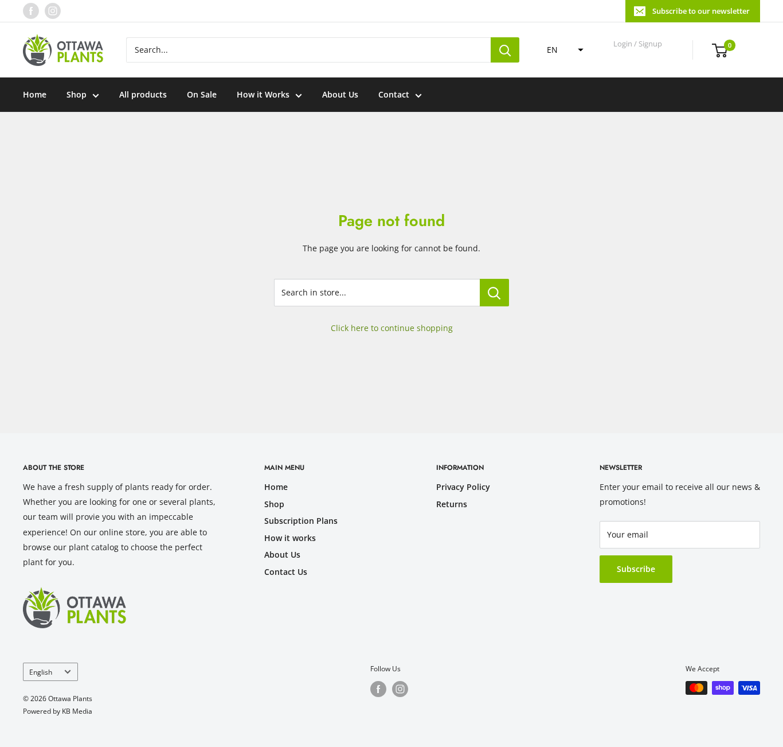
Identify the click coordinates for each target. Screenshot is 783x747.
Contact (393, 94)
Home (34, 94)
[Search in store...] (494, 292)
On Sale (202, 94)
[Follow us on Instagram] (53, 11)
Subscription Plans (301, 520)
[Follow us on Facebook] (31, 11)
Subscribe (636, 568)
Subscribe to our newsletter (701, 11)
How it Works (263, 94)
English (40, 671)
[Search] (505, 50)
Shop (76, 94)
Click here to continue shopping (392, 327)
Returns (451, 504)
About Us (340, 94)
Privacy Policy (463, 486)
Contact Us (285, 571)
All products (143, 94)
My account (638, 55)
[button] (561, 50)
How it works (290, 537)
